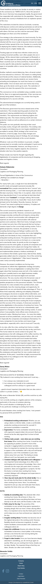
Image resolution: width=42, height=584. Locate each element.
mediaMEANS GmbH (28, 582)
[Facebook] (3, 571)
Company (21, 561)
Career (21, 563)
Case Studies (21, 568)
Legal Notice (21, 576)
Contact (21, 573)
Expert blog (21, 565)
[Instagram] (7, 571)
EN (36, 3)
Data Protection (21, 578)
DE (32, 3)
